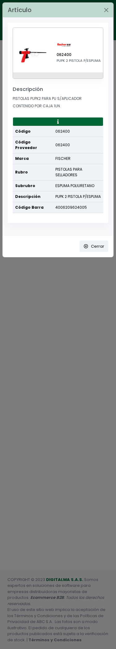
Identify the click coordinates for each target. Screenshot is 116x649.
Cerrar (97, 246)
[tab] (58, 121)
